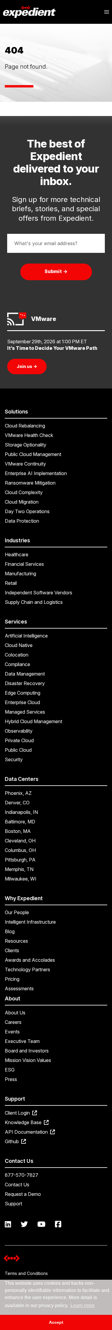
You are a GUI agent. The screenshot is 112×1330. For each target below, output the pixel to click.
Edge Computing (22, 693)
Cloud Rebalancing (25, 426)
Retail (11, 583)
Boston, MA (18, 831)
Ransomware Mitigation (30, 483)
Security (14, 759)
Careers (13, 1022)
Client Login (18, 1113)
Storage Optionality (25, 445)
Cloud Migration (22, 502)
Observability (19, 731)
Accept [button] (56, 1322)
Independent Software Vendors (38, 593)
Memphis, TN (19, 869)
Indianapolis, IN (21, 812)
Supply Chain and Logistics (34, 602)
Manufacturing (20, 574)
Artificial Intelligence (26, 636)
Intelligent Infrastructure (30, 922)
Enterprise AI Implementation (36, 473)
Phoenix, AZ (18, 793)
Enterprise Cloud (22, 702)
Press (11, 1079)
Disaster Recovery (25, 683)
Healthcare (16, 554)
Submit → (56, 271)
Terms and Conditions (26, 1273)
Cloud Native (19, 645)
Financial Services (24, 564)
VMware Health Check (29, 435)
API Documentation (27, 1132)
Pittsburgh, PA (20, 860)
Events (12, 1032)
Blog (10, 931)
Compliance (17, 664)
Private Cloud (19, 740)
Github (12, 1141)
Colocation (16, 655)
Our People (17, 912)
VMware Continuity (25, 464)
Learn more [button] (82, 1305)
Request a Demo (23, 1194)
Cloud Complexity (24, 492)
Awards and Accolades (30, 960)
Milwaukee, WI (20, 879)
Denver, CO (17, 803)
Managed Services (25, 712)
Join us (27, 366)
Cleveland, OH (20, 841)
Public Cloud (18, 750)
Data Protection (22, 521)
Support (13, 1204)
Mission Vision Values (28, 1060)
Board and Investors (27, 1051)
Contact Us (17, 1185)
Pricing (12, 979)
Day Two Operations (27, 511)
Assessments (19, 988)
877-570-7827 (21, 1175)
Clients (12, 950)
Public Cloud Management (33, 454)
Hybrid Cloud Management (33, 721)
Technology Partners (27, 969)
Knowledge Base (24, 1122)
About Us (15, 1013)
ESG (10, 1070)
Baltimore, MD (20, 822)
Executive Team (22, 1041)
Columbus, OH (20, 850)
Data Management (25, 674)
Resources (16, 941)
